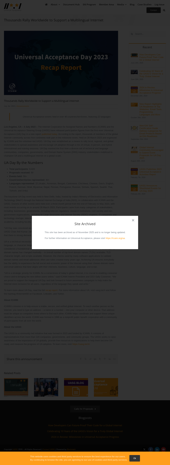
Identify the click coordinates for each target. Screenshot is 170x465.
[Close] (133, 220)
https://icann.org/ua (115, 238)
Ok (134, 458)
